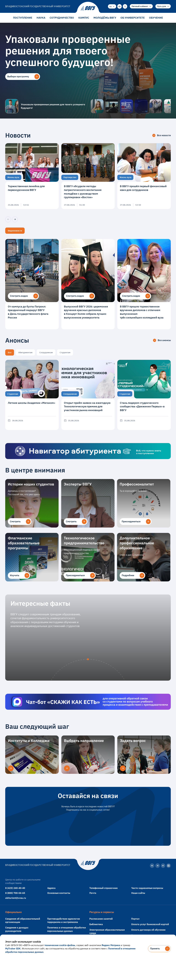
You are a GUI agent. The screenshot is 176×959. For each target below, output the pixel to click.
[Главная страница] (88, 8)
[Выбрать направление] (67, 768)
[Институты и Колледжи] (11, 768)
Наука (41, 17)
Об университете (132, 17)
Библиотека (96, 924)
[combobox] (112, 6)
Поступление (22, 17)
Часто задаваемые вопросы (147, 888)
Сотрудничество (62, 17)
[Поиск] (125, 6)
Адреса (51, 888)
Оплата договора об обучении (148, 929)
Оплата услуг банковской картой (150, 924)
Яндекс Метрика (111, 945)
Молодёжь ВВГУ (105, 17)
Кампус (83, 17)
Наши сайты (138, 893)
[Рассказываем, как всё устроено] (97, 106)
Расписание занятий (101, 918)
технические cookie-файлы (59, 945)
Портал (135, 918)
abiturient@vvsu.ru (15, 897)
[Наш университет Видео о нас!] (155, 106)
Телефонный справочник (103, 888)
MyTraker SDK (13, 948)
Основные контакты (58, 893)
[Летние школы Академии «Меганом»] (32, 395)
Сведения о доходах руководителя (16, 929)
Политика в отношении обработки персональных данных (66, 929)
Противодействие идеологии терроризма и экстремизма (63, 920)
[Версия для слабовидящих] (119, 6)
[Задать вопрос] (123, 768)
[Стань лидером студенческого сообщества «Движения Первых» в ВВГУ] (144, 395)
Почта (92, 893)
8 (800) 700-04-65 (15, 893)
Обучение (156, 17)
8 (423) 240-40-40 (15, 888)
